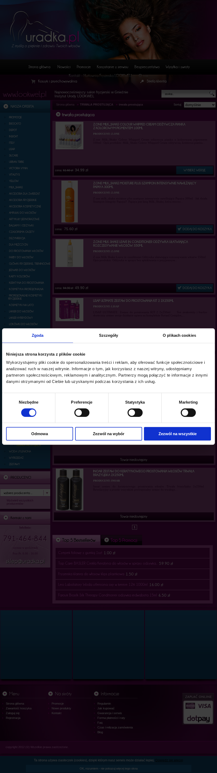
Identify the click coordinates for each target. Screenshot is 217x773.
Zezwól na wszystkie (178, 433)
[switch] (81, 412)
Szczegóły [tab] (108, 335)
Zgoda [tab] (38, 335)
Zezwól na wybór (108, 433)
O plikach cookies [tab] (179, 335)
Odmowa (39, 433)
